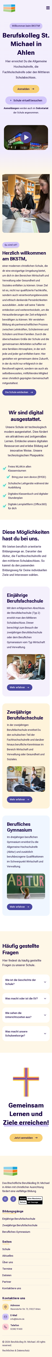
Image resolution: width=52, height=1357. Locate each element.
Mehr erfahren (17, 687)
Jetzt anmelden (23, 1137)
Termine (7, 1268)
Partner (6, 1281)
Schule (6, 1249)
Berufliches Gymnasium (16, 1231)
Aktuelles (7, 1255)
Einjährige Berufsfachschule (18, 1218)
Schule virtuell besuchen (27, 100)
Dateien (6, 1275)
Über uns (7, 1262)
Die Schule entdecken (16, 392)
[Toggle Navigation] (48, 7)
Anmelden (23, 89)
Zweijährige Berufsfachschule (19, 1225)
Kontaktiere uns (11, 1288)
